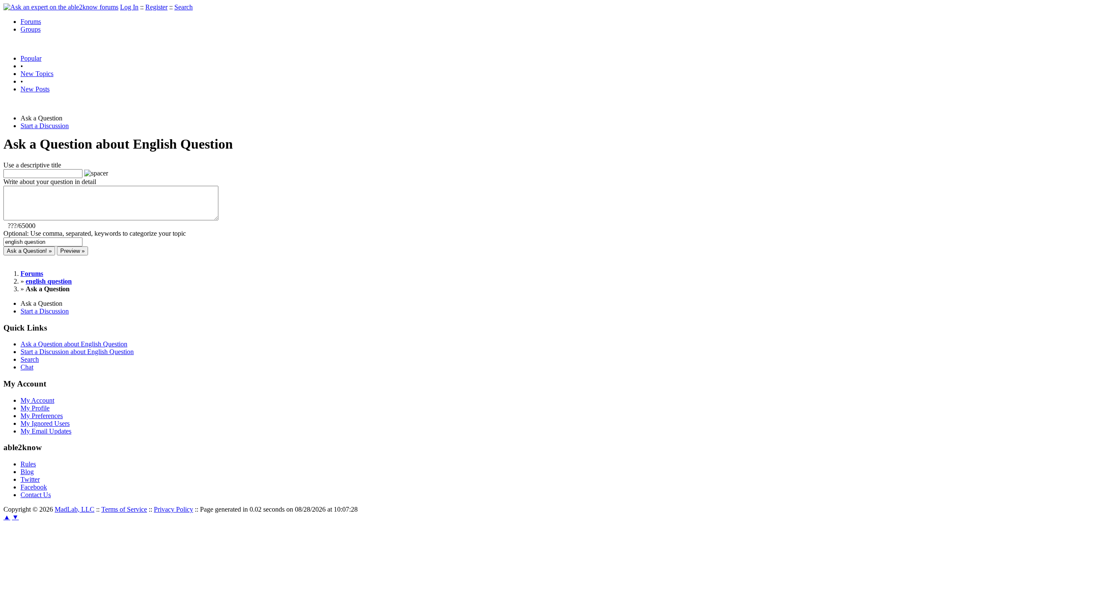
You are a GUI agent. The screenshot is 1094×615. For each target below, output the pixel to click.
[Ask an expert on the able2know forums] (60, 7)
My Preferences (42, 415)
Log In (129, 7)
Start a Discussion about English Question (77, 351)
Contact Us (36, 494)
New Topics (37, 73)
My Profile (35, 408)
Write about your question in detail (49, 181)
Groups (31, 29)
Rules (28, 464)
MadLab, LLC (74, 509)
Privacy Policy (173, 509)
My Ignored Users (45, 423)
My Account (37, 400)
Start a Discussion (45, 125)
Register (156, 7)
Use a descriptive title (32, 165)
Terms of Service (124, 509)
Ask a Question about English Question (74, 344)
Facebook (34, 487)
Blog (27, 471)
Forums (31, 21)
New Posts (35, 89)
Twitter (30, 479)
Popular (31, 58)
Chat (27, 367)
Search (183, 7)
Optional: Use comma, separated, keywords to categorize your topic (94, 233)
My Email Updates (46, 431)
